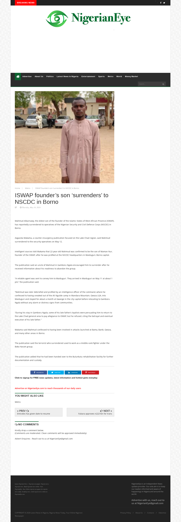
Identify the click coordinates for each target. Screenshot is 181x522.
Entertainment (88, 76)
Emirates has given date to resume (33, 413)
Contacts (150, 513)
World (119, 76)
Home (18, 188)
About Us (39, 76)
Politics (50, 76)
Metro (110, 76)
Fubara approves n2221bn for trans (95, 413)
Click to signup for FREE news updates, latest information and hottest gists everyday (56, 378)
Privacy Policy (125, 513)
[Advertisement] (90, 53)
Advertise (27, 76)
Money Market (131, 76)
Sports (101, 76)
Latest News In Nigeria (67, 76)
